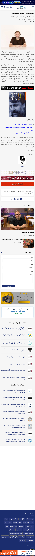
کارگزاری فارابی (13, 519)
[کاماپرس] (22, 7)
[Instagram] (4, 7)
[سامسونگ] (30, 433)
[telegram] (21, 199)
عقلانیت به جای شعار (28, 232)
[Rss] (9, 7)
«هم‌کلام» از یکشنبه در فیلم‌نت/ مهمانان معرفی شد (13, 378)
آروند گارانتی (13, 537)
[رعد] (30, 343)
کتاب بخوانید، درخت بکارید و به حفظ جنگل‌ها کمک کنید (13, 350)
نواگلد (6, 519)
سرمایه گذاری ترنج (28, 530)
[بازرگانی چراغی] (30, 398)
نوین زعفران (13, 526)
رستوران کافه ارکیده (28, 523)
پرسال (27, 526)
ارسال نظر (9, 286)
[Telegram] (7, 7)
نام (32, 257)
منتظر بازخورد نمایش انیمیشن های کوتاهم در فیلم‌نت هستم (13, 329)
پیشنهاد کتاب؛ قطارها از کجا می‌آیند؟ (23, 125)
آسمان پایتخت (17, 523)
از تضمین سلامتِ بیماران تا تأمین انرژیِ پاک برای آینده (14, 419)
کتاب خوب (21, 191)
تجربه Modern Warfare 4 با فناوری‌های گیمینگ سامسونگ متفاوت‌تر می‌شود (15, 433)
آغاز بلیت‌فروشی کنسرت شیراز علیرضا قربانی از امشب (14, 336)
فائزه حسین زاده (28, 22)
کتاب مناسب (14, 191)
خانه (33, 17)
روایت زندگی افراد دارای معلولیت (17, 364)
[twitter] (18, 199)
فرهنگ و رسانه (26, 17)
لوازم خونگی (30, 540)
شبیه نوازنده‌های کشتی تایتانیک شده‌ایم (12, 239)
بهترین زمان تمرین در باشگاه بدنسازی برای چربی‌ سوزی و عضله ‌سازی (14, 426)
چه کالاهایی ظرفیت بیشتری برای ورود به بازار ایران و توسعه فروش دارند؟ (14, 398)
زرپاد (32, 526)
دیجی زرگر (18, 530)
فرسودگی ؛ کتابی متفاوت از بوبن (24, 133)
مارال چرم (21, 519)
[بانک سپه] (30, 419)
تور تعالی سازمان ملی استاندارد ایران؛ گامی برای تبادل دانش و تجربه (13, 405)
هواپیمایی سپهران (28, 533)
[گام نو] (22, 160)
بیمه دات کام (30, 519)
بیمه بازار (12, 530)
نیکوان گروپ (8, 523)
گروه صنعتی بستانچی (16, 533)
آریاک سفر (21, 537)
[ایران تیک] (30, 336)
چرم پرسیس (30, 537)
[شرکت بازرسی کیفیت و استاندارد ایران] (30, 405)
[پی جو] (30, 426)
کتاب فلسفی (27, 191)
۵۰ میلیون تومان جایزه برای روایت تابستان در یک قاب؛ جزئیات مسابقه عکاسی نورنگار (13, 440)
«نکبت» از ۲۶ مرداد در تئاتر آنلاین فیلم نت (15, 357)
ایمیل (31, 264)
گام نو (22, 166)
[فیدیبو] (30, 350)
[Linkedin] (2, 7)
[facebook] (15, 199)
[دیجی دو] (30, 391)
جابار (7, 526)
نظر (32, 271)
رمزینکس (22, 540)
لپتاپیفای (21, 526)
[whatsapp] (11, 199)
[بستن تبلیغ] (1, 1)
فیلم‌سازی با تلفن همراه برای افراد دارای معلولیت (13, 343)
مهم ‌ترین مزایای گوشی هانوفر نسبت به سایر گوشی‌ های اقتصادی (14, 391)
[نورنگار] (30, 440)
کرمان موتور (5, 537)
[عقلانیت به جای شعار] (17, 219)
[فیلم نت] (30, 329)
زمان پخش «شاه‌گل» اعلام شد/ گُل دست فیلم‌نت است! (13, 371)
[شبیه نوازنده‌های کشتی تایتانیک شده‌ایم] (28, 243)
